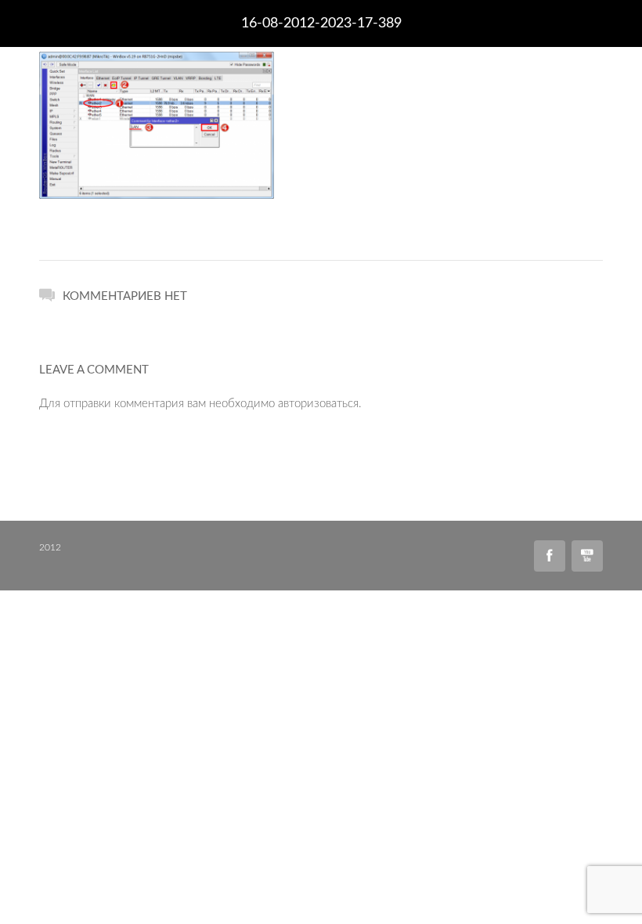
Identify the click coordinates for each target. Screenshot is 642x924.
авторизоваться (318, 404)
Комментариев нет (125, 296)
